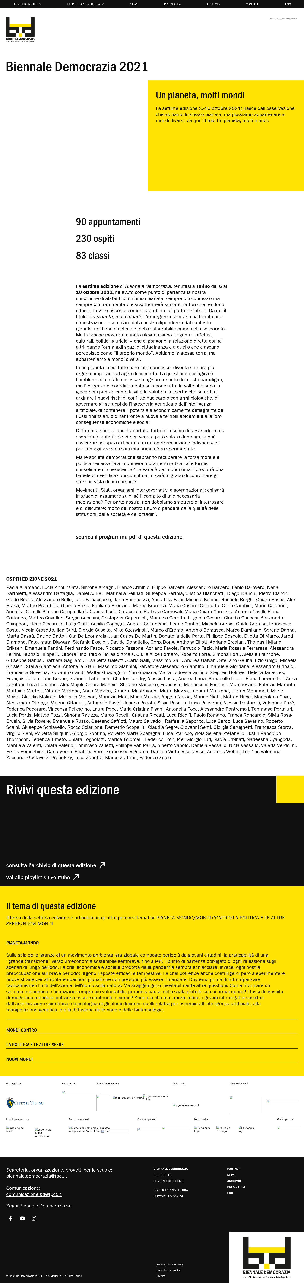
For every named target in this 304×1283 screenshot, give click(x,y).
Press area (172, 4)
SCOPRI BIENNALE (25, 4)
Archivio (213, 4)
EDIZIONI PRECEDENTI (169, 1181)
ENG (288, 4)
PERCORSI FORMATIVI (168, 1196)
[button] (152, 939)
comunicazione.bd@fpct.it (34, 1194)
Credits (161, 1276)
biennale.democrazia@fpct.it (36, 1176)
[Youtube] (22, 1218)
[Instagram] (34, 1218)
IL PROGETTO (162, 1175)
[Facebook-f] (10, 1218)
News (134, 4)
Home (271, 18)
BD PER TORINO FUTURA (83, 4)
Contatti (252, 4)
